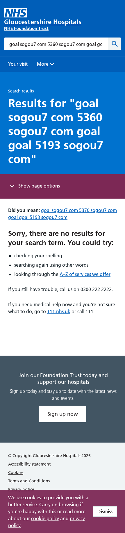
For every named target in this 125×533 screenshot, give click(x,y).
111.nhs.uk (58, 311)
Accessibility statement (29, 464)
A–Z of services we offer (85, 274)
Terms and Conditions (29, 481)
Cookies (15, 472)
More (45, 66)
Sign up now (62, 414)
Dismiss (104, 511)
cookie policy (45, 518)
